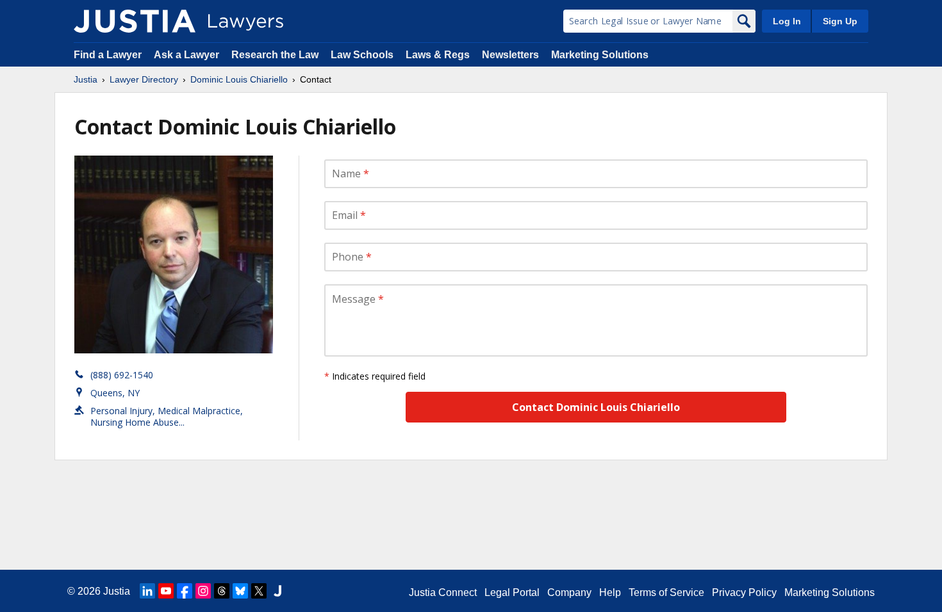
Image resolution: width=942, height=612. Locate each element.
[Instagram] (203, 591)
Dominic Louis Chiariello (239, 79)
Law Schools (362, 54)
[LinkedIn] (147, 591)
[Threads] (221, 591)
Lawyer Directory (144, 79)
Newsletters (510, 54)
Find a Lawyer (108, 54)
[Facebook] (184, 591)
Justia (85, 79)
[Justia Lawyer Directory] (134, 21)
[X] (259, 591)
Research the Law (274, 54)
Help (610, 592)
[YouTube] (166, 591)
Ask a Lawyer (188, 54)
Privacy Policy (744, 592)
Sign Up (840, 21)
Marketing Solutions (600, 54)
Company (569, 592)
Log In (787, 21)
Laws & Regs (438, 54)
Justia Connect (443, 592)
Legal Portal (512, 592)
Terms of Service (666, 592)
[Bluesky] (240, 591)
